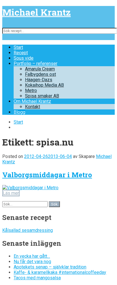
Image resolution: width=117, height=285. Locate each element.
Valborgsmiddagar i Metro (47, 174)
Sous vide (24, 58)
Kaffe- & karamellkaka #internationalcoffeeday (60, 272)
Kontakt (32, 106)
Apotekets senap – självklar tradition (50, 267)
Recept (21, 52)
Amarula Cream (40, 69)
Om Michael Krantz (32, 101)
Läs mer (11, 193)
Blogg (19, 112)
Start (18, 47)
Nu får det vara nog (32, 261)
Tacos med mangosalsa (37, 277)
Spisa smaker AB (42, 96)
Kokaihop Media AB (44, 85)
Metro (31, 90)
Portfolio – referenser (35, 63)
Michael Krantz (36, 12)
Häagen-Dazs (38, 79)
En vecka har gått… (32, 256)
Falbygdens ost (40, 74)
